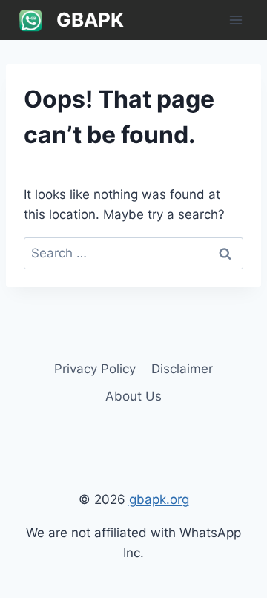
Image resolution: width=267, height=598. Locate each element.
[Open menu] (235, 19)
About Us (133, 396)
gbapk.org (159, 499)
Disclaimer (182, 368)
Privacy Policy (95, 368)
